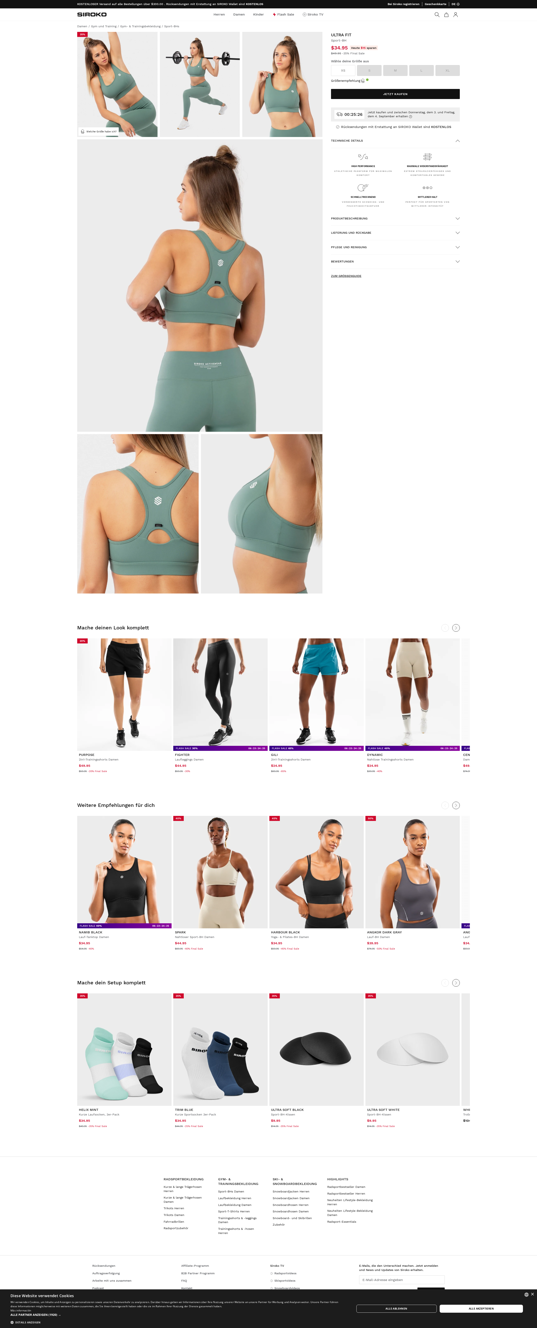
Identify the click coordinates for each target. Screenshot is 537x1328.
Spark (180, 932)
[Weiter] (456, 628)
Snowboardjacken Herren (291, 1191)
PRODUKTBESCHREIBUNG (349, 218)
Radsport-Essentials (341, 1221)
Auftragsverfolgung (106, 1273)
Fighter (182, 755)
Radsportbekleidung (184, 1179)
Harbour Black (285, 932)
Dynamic (375, 755)
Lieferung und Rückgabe (351, 232)
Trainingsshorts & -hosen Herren (236, 1231)
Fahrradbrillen (174, 1221)
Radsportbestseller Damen (346, 1186)
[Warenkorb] (446, 14)
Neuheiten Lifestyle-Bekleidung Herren (350, 1202)
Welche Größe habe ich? (101, 131)
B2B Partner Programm (198, 1273)
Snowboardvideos (287, 1288)
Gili (274, 755)
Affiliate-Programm (195, 1265)
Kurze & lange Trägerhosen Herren (183, 1189)
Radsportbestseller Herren (346, 1193)
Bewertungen (342, 261)
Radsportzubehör (176, 1228)
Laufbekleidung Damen (235, 1205)
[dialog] (268, 1308)
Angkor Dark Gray (384, 932)
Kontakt (186, 1288)
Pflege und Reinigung (349, 247)
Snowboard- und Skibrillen (292, 1218)
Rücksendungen (103, 1265)
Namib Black (90, 932)
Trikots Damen (174, 1215)
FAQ (184, 1280)
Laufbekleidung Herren (234, 1198)
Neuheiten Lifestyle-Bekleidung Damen (350, 1213)
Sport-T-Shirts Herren (234, 1211)
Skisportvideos (284, 1280)
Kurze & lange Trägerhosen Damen (183, 1199)
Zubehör (279, 1224)
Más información (20, 1310)
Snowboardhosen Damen (291, 1211)
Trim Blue (184, 1110)
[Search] (437, 14)
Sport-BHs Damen (231, 1191)
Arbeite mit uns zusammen (112, 1280)
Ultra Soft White (383, 1110)
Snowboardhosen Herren (291, 1205)
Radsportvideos (285, 1273)
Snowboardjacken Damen (291, 1198)
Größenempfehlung (345, 81)
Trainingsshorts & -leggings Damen (237, 1220)
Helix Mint (88, 1110)
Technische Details (347, 140)
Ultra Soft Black (287, 1110)
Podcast (98, 1288)
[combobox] (526, 1295)
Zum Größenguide (346, 276)
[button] (177, 1314)
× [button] (532, 1294)
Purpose (86, 755)
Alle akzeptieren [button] (481, 1308)
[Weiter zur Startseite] (92, 14)
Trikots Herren (174, 1208)
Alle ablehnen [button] (396, 1308)
